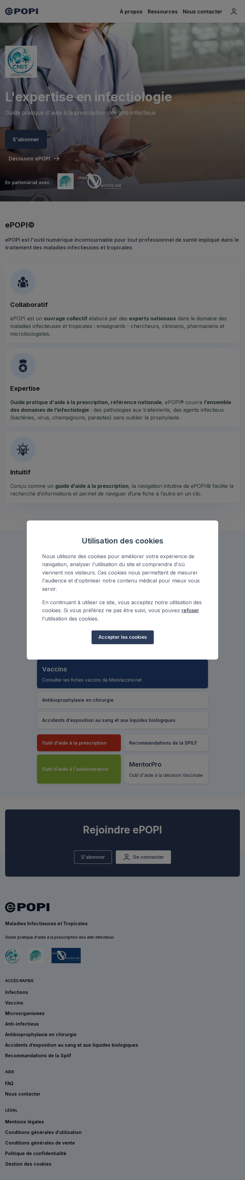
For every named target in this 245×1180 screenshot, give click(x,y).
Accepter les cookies (123, 637)
